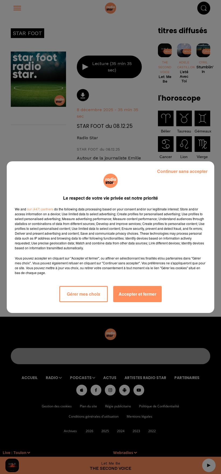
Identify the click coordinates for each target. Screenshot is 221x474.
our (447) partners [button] (40, 209)
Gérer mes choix (83, 294)
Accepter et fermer (137, 294)
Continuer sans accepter (182, 171)
